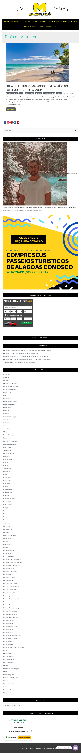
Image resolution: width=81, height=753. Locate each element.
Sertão (64, 21)
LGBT (5, 474)
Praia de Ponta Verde (10, 611)
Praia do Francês (8, 620)
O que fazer (7, 523)
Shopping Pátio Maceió (10, 678)
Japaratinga (7, 468)
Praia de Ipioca (8, 596)
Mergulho (6, 508)
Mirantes (6, 511)
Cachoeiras (7, 407)
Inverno (5, 465)
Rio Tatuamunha (8, 659)
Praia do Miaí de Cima (10, 626)
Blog (21, 93)
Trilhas (5, 687)
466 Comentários (11, 93)
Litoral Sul (6, 480)
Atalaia (5, 380)
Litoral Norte (29, 93)
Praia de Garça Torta (10, 590)
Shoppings (6, 681)
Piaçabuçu (6, 544)
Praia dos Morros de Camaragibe (13, 647)
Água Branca (7, 374)
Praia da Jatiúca (8, 568)
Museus (5, 517)
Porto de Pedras (8, 556)
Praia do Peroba (8, 632)
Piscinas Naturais (8, 550)
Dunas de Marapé (9, 435)
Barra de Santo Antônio (10, 386)
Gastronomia (7, 450)
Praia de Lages (8, 602)
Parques (6, 532)
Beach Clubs (7, 392)
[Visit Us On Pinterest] (18, 122)
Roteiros (73, 21)
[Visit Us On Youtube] (11, 122)
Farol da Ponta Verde (10, 441)
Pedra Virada (7, 538)
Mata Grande (7, 505)
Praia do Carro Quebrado (11, 617)
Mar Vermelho (7, 492)
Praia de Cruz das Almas (11, 587)
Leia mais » (11, 109)
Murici (5, 514)
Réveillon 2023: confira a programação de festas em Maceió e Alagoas (26, 356)
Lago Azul (6, 471)
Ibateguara (6, 456)
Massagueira (7, 502)
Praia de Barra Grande (10, 583)
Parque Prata (7, 529)
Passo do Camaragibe (10, 535)
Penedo (5, 541)
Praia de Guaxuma (9, 593)
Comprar (15, 21)
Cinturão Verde (8, 420)
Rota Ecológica (8, 662)
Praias (42, 21)
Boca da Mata (7, 398)
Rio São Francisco (9, 656)
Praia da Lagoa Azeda (10, 571)
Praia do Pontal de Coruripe (12, 635)
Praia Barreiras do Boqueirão (12, 562)
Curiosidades (7, 429)
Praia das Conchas (9, 577)
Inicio (6, 21)
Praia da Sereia (8, 574)
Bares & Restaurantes (33, 27)
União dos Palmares (9, 690)
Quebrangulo (7, 653)
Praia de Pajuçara (9, 605)
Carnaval (6, 410)
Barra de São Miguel (9, 389)
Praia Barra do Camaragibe (12, 559)
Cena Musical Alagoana (10, 417)
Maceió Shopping (8, 489)
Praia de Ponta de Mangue (11, 608)
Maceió (5, 486)
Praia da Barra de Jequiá (11, 565)
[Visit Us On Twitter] (14, 122)
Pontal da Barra (8, 553)
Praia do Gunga (8, 623)
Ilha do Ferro (7, 462)
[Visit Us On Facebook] (5, 122)
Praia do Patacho (8, 629)
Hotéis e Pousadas (9, 453)
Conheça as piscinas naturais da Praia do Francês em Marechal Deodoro (26, 359)
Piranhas (6, 547)
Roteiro (5, 665)
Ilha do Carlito (7, 459)
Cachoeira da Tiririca (10, 401)
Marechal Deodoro (9, 499)
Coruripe (6, 423)
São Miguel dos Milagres (11, 668)
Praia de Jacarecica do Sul (11, 599)
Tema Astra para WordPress (50, 748)
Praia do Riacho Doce (10, 638)
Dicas (34, 21)
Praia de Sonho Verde (10, 614)
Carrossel (6, 414)
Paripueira (6, 526)
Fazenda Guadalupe (9, 444)
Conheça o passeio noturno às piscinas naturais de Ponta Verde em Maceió (27, 350)
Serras (5, 671)
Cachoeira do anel (9, 404)
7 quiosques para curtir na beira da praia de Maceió (19, 362)
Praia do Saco (7, 641)
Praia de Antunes (49, 93)
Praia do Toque (8, 644)
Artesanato (6, 377)
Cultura (49, 27)
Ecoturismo (54, 21)
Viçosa (5, 693)
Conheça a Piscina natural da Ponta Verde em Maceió (20, 353)
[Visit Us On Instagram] (8, 122)
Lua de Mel (6, 483)
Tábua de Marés (8, 684)
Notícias (26, 21)
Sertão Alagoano (8, 675)
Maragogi (38, 93)
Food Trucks (7, 447)
